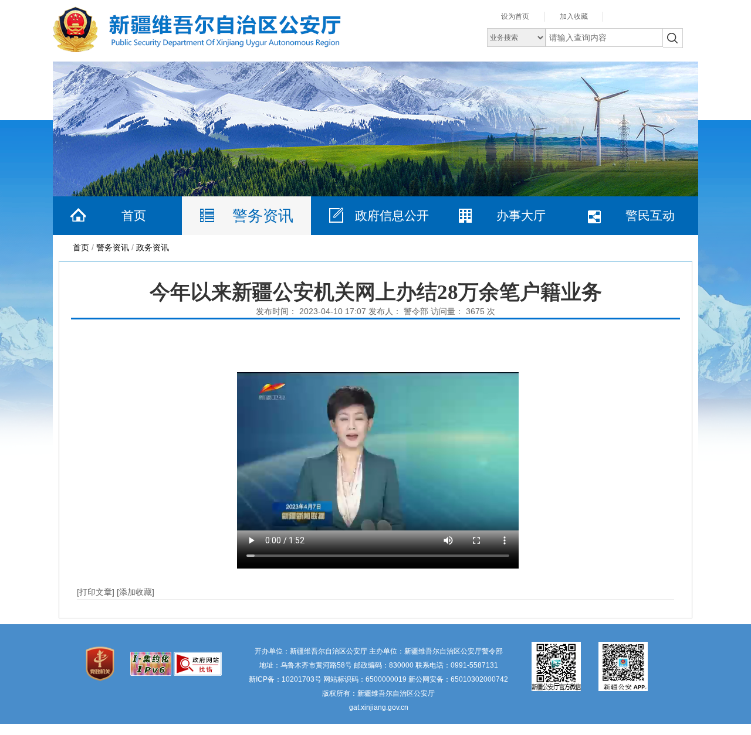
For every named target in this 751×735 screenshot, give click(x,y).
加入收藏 (574, 16)
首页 (133, 215)
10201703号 (302, 679)
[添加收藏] (135, 592)
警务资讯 (262, 215)
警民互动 (650, 215)
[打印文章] (97, 592)
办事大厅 (521, 215)
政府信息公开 (392, 215)
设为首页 (515, 16)
